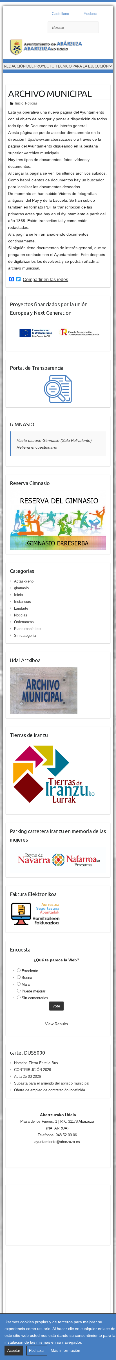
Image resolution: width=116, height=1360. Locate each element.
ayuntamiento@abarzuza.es (57, 1142)
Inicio (19, 103)
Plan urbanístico (27, 629)
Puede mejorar (33, 991)
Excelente (30, 971)
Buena (27, 978)
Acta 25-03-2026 (27, 1076)
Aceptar (13, 1350)
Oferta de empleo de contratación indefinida (49, 1090)
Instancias (22, 601)
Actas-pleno (24, 581)
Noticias (31, 103)
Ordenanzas (24, 622)
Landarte (21, 608)
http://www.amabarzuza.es (48, 139)
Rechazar (36, 1350)
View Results (56, 1024)
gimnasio (21, 588)
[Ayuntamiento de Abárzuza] (47, 48)
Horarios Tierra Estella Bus (36, 1063)
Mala (26, 984)
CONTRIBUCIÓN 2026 (32, 1070)
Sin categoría (25, 635)
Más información (65, 1350)
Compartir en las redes (45, 279)
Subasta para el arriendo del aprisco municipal (51, 1083)
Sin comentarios (35, 998)
